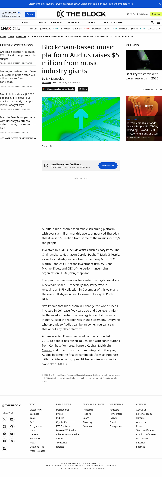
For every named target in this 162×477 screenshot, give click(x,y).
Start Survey (108, 165)
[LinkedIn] (12, 419)
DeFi (31, 422)
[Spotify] (4, 441)
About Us (141, 409)
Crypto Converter (65, 422)
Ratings (60, 446)
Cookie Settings (95, 466)
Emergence (115, 426)
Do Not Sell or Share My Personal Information (81, 468)
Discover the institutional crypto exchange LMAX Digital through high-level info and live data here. (81, 3)
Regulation (35, 438)
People (113, 422)
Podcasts (114, 409)
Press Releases (37, 450)
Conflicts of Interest (146, 434)
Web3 (32, 442)
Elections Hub (36, 446)
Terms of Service (74, 466)
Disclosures (142, 438)
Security (140, 442)
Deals (32, 418)
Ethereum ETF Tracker (68, 434)
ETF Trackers (63, 426)
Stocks (59, 438)
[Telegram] (4, 434)
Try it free (156, 14)
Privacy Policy (53, 466)
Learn (86, 418)
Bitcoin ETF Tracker (66, 430)
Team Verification (145, 430)
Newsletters (115, 413)
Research (88, 409)
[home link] (82, 14)
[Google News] (12, 441)
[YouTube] (12, 434)
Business (34, 413)
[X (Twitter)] (4, 419)
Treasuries (61, 442)
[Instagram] (4, 427)
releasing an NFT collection (60, 289)
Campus (87, 426)
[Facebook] (12, 427)
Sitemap (140, 446)
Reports (87, 413)
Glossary (87, 422)
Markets (33, 434)
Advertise (141, 422)
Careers (140, 418)
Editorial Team (144, 413)
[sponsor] (144, 106)
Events (113, 418)
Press (139, 426)
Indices (60, 418)
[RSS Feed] (4, 448)
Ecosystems (35, 426)
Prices (59, 413)
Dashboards (62, 409)
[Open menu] (158, 22)
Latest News (36, 409)
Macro (32, 430)
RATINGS (132, 45)
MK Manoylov (55, 78)
